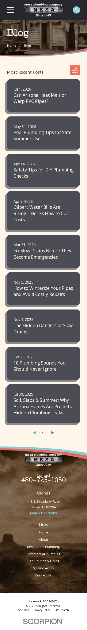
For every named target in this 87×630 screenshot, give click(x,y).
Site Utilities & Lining (43, 561)
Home (43, 532)
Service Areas (43, 568)
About (43, 539)
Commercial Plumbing (43, 554)
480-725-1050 (43, 481)
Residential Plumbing (43, 546)
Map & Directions (43, 513)
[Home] (43, 10)
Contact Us (43, 575)
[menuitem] (23, 610)
